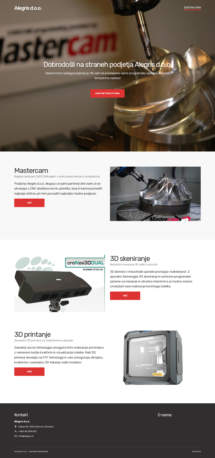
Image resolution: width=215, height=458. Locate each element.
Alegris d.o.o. (27, 8)
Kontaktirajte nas (107, 93)
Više (29, 371)
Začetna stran (192, 7)
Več (29, 202)
